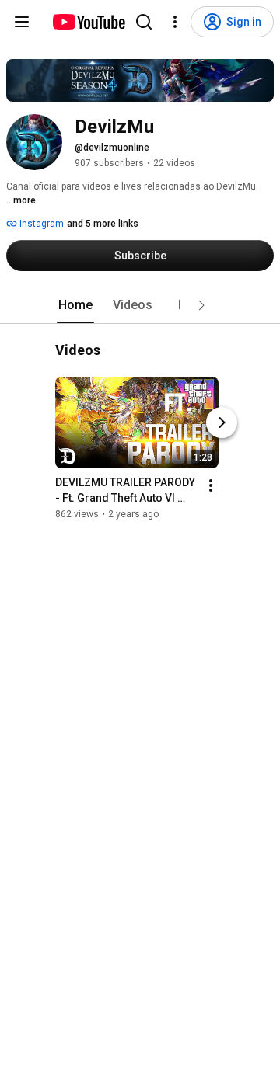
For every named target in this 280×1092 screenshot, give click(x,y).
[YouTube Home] (88, 21)
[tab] (75, 305)
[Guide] (21, 21)
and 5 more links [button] (102, 223)
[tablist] (140, 305)
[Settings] (175, 21)
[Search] (144, 21)
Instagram (40, 223)
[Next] (221, 423)
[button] (201, 305)
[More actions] (210, 486)
